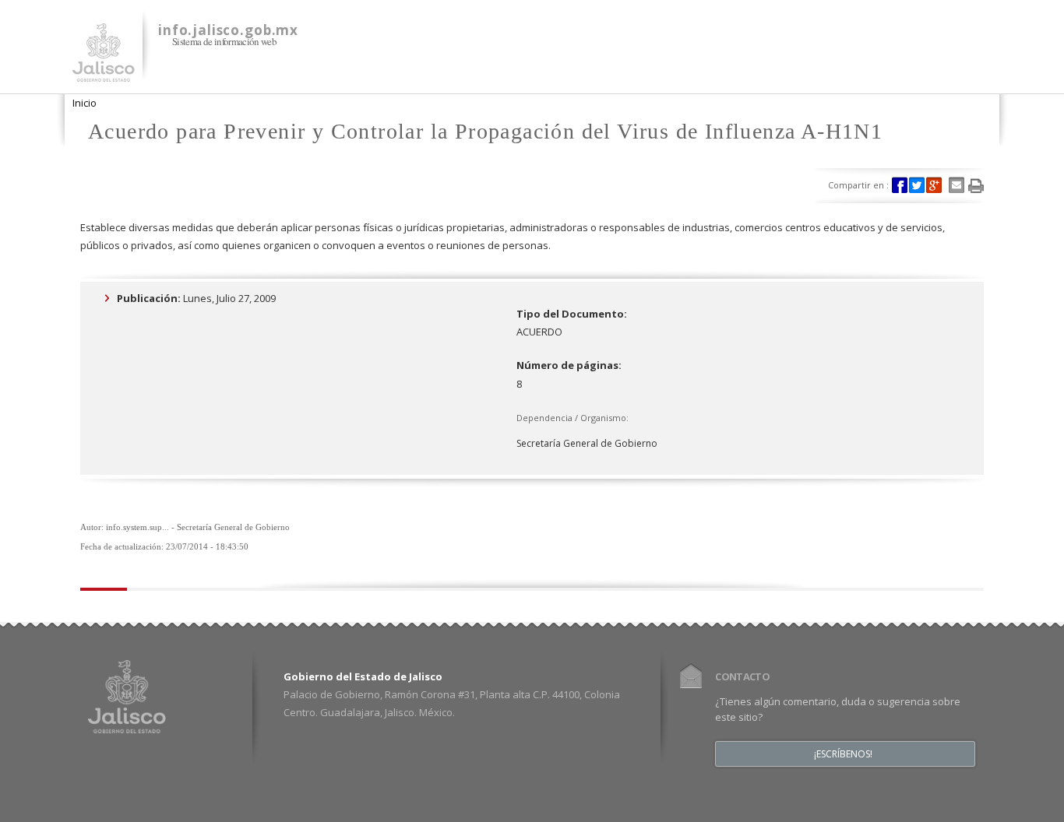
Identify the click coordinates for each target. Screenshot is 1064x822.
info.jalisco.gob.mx (228, 30)
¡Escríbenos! (843, 754)
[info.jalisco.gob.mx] (103, 72)
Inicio (84, 103)
